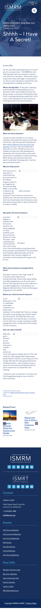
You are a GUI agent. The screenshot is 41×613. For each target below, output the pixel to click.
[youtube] (27, 467)
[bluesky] (18, 467)
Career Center (8, 586)
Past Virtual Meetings (11, 555)
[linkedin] (31, 467)
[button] (4, 423)
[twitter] (14, 467)
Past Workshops (9, 547)
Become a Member (10, 574)
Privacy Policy (31, 603)
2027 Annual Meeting (11, 530)
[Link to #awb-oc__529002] (34, 10)
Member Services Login (11, 570)
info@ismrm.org (9, 515)
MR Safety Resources (11, 591)
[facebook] (9, 467)
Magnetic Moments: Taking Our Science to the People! (9, 428)
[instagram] (22, 467)
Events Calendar (9, 582)
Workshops (7, 542)
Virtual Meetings (9, 551)
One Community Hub (11, 578)
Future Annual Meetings (12, 534)
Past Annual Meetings (11, 538)
